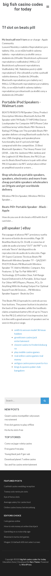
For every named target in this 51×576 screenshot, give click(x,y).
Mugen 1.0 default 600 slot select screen (22, 542)
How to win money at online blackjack (21, 526)
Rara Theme (35, 562)
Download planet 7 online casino (20, 459)
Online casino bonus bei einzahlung (19, 507)
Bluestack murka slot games (16, 537)
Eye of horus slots (12, 497)
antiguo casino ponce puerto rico (31, 363)
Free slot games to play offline (19, 424)
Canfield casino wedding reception (19, 486)
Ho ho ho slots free (14, 430)
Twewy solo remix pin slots (16, 491)
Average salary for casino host (17, 502)
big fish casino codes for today (23, 7)
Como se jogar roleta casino (18, 443)
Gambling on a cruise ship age (17, 531)
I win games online (12, 521)
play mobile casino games (27, 352)
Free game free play (14, 448)
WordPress (27, 565)
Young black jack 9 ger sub (17, 454)
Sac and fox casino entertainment (21, 464)
